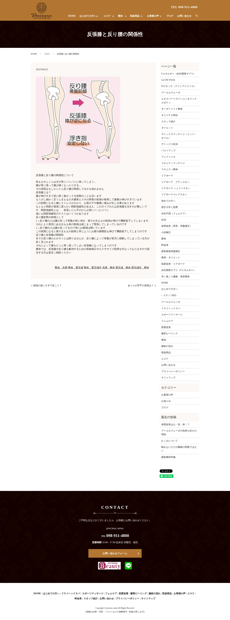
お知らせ (166, 401)
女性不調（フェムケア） (174, 213)
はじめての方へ (88, 16)
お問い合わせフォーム (115, 553)
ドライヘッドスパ (170, 308)
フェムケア (167, 321)
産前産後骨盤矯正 (170, 251)
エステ (107, 16)
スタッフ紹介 (168, 121)
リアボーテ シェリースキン (175, 188)
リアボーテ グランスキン (175, 182)
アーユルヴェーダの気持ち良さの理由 (179, 432)
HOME (72, 16)
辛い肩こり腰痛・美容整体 (175, 276)
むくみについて (169, 441)
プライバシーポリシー (173, 371)
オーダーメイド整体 (172, 109)
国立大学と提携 (169, 207)
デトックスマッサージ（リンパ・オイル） (179, 136)
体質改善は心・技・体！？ (175, 424)
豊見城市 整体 (140, 267)
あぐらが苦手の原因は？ (141, 285)
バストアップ (168, 150)
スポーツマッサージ (172, 314)
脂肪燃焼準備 (168, 457)
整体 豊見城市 (93, 267)
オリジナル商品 (169, 115)
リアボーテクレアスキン (174, 194)
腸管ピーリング (169, 333)
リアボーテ (167, 175)
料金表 (164, 245)
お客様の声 (153, 16)
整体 (120, 16)
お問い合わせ (184, 16)
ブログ (169, 16)
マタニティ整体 (169, 169)
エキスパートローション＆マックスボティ (179, 101)
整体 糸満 (61, 267)
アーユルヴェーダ (170, 92)
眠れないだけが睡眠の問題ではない (179, 449)
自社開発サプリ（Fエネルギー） (178, 270)
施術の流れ (167, 346)
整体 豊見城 (75, 267)
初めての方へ (168, 201)
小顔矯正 (166, 232)
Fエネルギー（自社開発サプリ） (178, 73)
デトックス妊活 (169, 144)
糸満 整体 (108, 267)
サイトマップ (168, 377)
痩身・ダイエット (170, 257)
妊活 (163, 220)
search (196, 15)
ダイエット (167, 128)
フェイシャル (168, 157)
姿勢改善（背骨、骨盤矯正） (176, 226)
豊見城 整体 (123, 267)
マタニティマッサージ (173, 163)
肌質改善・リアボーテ (173, 264)
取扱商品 (135, 16)
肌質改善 (166, 327)
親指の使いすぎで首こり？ (47, 285)
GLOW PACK (168, 80)
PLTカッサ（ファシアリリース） (178, 86)
